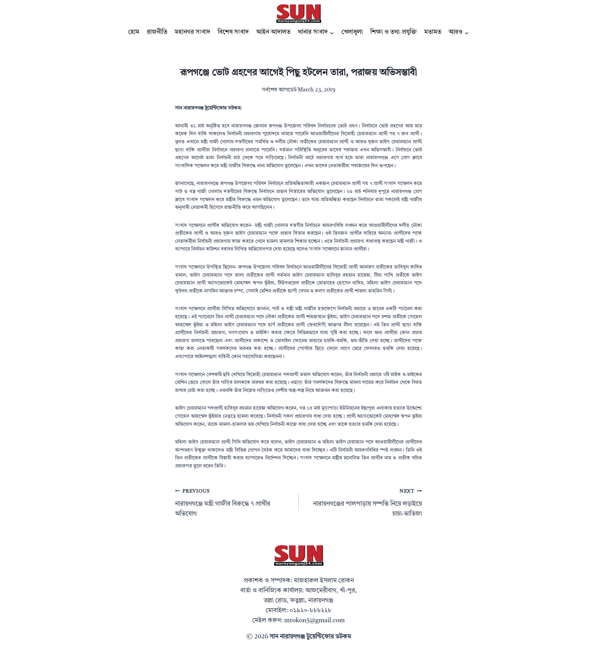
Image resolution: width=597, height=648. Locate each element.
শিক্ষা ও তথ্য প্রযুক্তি (393, 32)
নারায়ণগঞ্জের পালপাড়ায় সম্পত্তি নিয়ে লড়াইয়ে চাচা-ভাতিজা (367, 503)
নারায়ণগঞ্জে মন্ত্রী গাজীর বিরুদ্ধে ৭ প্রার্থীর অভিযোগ (222, 503)
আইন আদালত (273, 32)
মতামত (432, 32)
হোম (133, 32)
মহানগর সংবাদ (192, 32)
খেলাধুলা (352, 32)
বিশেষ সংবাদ (233, 32)
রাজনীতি (157, 32)
